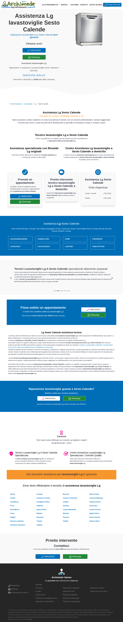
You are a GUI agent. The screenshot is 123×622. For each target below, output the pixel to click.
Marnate (66, 513)
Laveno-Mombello (69, 509)
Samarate (40, 517)
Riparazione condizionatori (45, 601)
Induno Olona (41, 509)
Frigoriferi (98, 345)
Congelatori (39, 347)
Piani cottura (16, 347)
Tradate (39, 521)
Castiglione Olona (43, 502)
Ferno (12, 506)
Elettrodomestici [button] (50, 5)
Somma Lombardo (17, 521)
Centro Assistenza (16, 104)
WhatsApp (35, 57)
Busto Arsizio (94, 494)
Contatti (84, 5)
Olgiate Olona (94, 513)
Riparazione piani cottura (98, 591)
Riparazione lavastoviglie (71, 601)
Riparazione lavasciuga (71, 598)
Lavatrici (82, 345)
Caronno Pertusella (70, 498)
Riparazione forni (69, 591)
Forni (10, 347)
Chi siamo (74, 5)
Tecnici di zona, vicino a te (34, 75)
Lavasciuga (49, 347)
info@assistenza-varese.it (19, 592)
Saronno (66, 517)
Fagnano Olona (95, 502)
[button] (11, 278)
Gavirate (66, 506)
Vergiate (39, 525)
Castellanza (14, 502)
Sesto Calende (94, 517)
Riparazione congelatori (71, 588)
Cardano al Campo (43, 498)
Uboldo (65, 521)
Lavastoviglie (90, 345)
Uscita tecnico (95, 5)
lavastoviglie (28, 104)
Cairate (12, 498)
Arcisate (40, 494)
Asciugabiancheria (28, 347)
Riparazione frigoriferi (70, 595)
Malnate (39, 513)
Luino (12, 513)
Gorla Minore (14, 509)
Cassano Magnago (96, 498)
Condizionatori (108, 345)
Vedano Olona (94, 521)
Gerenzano (93, 506)
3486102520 (35, 50)
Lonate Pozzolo (95, 509)
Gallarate (40, 506)
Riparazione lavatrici (97, 588)
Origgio (12, 517)
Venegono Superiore (17, 525)
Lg (35, 104)
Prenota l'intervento (113, 4)
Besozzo (66, 494)
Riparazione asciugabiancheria (46, 598)
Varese (12, 494)
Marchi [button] (64, 5)
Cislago (66, 502)
